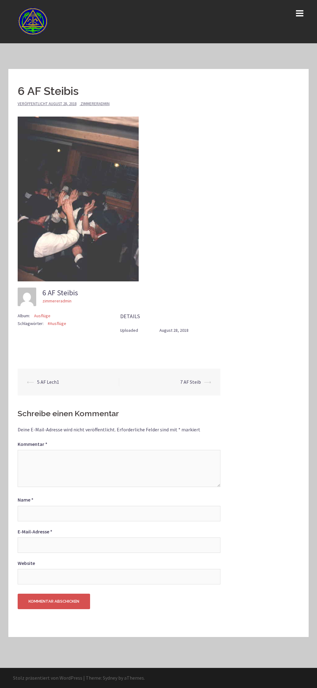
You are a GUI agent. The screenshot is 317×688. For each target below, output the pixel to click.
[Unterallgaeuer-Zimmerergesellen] (34, 21)
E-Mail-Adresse (35, 531)
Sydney (110, 678)
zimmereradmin (95, 103)
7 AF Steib (190, 382)
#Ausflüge (57, 323)
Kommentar (32, 444)
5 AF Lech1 (48, 382)
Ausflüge (42, 315)
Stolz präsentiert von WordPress (47, 678)
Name (25, 500)
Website (26, 563)
